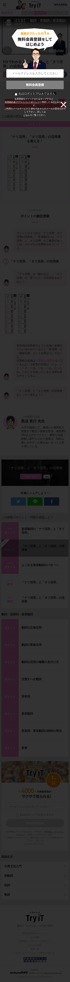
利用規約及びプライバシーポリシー (22, 102)
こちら (26, 115)
